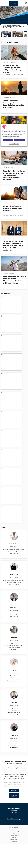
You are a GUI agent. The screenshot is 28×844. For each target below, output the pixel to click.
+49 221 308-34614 (14, 617)
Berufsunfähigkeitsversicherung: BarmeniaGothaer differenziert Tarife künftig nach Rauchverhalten (14, 279)
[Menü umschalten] (2, 3)
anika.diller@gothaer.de (14, 712)
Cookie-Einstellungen (14, 143)
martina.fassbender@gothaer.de (14, 551)
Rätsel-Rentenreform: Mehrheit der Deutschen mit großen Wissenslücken (5, 35)
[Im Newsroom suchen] (26, 3)
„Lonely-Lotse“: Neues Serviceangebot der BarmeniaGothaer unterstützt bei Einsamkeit (13, 104)
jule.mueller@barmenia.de (14, 680)
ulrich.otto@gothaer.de (14, 615)
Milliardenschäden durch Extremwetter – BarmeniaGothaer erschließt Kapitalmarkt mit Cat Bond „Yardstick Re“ (14, 26)
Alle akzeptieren (19, 139)
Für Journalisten (14, 837)
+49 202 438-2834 (14, 584)
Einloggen (14, 841)
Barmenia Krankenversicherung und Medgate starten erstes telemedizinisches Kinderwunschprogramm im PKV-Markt (14, 175)
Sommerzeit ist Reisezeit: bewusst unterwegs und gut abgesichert (13, 208)
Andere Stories (14, 839)
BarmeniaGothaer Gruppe (14, 819)
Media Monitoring (14, 831)
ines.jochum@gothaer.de (14, 647)
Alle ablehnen (8, 139)
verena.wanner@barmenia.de (14, 745)
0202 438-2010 (14, 747)
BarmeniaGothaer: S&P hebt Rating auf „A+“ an (18, 35)
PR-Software (14, 833)
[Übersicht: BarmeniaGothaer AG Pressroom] (13, 3)
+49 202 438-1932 (14, 682)
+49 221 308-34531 (14, 554)
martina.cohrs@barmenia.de (14, 582)
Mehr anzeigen (14, 790)
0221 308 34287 (14, 649)
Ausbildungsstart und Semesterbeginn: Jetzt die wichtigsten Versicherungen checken (13, 69)
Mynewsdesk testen (14, 835)
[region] (14, 135)
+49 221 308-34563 (14, 714)
